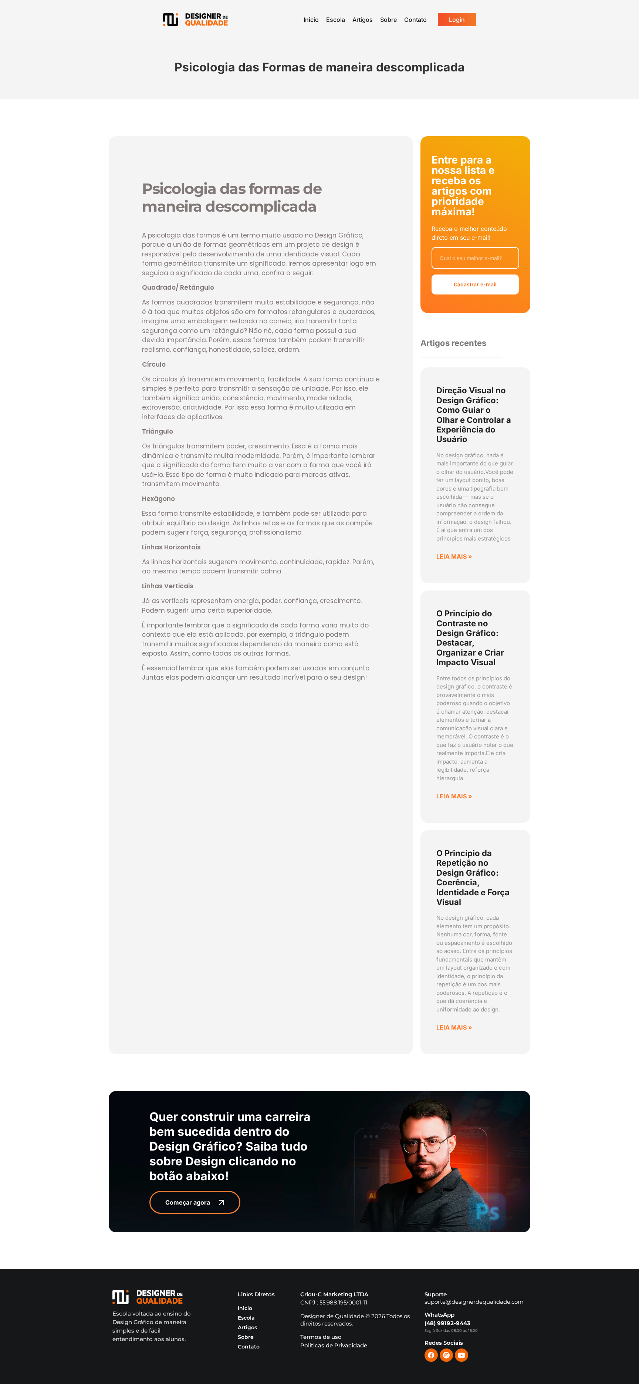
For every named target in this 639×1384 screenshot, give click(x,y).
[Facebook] (431, 1355)
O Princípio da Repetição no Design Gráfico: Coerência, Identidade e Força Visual (473, 877)
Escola (335, 19)
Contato (415, 19)
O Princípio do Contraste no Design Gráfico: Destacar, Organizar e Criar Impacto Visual (470, 638)
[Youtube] (461, 1355)
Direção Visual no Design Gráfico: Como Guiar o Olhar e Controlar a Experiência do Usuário (473, 414)
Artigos (362, 19)
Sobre (388, 19)
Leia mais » (454, 556)
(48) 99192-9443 (447, 1323)
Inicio (311, 19)
